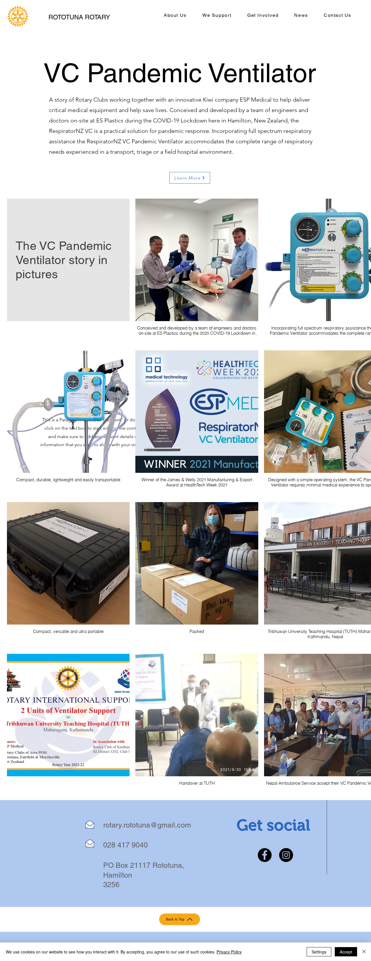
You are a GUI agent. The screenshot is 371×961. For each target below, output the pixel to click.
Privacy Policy (229, 952)
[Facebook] (265, 855)
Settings (319, 952)
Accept (346, 952)
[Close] (364, 951)
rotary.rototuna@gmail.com (147, 825)
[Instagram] (286, 855)
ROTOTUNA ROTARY (79, 17)
